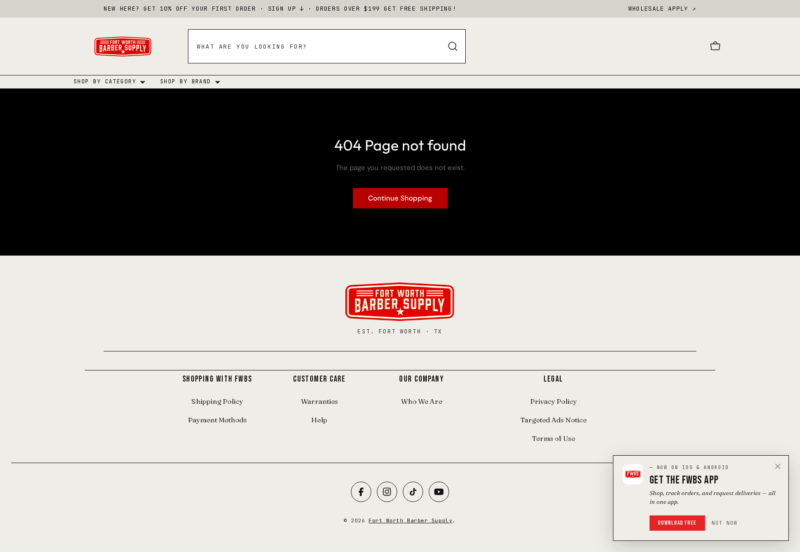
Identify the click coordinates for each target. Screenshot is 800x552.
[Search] (452, 46)
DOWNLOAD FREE (677, 523)
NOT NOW (725, 523)
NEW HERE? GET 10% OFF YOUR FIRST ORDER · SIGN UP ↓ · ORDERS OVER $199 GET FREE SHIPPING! (280, 9)
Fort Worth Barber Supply (410, 520)
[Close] (778, 466)
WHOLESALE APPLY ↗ (662, 9)
